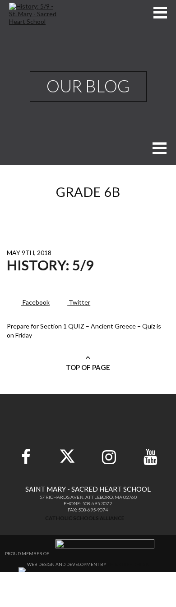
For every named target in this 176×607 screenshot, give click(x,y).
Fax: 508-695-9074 (88, 509)
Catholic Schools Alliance (84, 518)
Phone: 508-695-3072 (88, 503)
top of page (88, 367)
